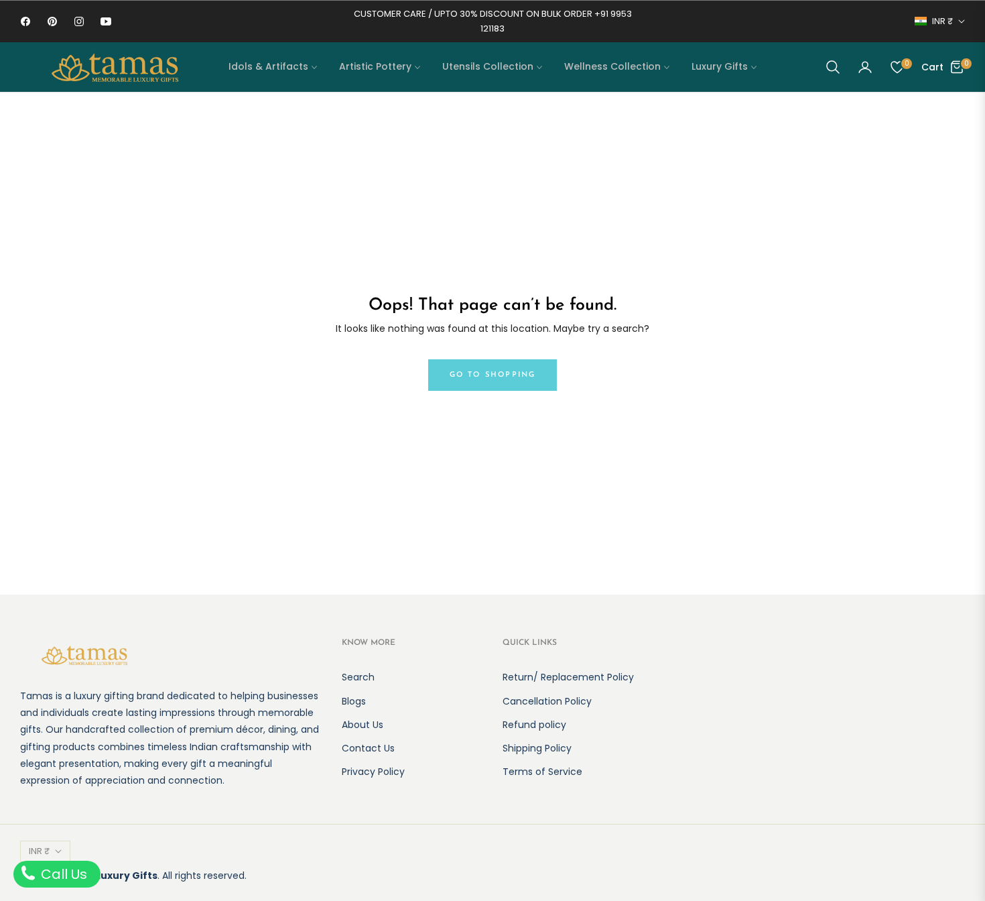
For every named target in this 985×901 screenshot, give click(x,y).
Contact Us (368, 748)
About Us (362, 724)
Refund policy (534, 724)
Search (358, 677)
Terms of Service (542, 771)
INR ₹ (942, 21)
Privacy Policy (373, 771)
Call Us (62, 874)
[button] (833, 67)
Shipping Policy (537, 748)
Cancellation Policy (547, 701)
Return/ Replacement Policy (568, 677)
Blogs (354, 701)
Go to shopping (493, 375)
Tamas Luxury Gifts (107, 875)
